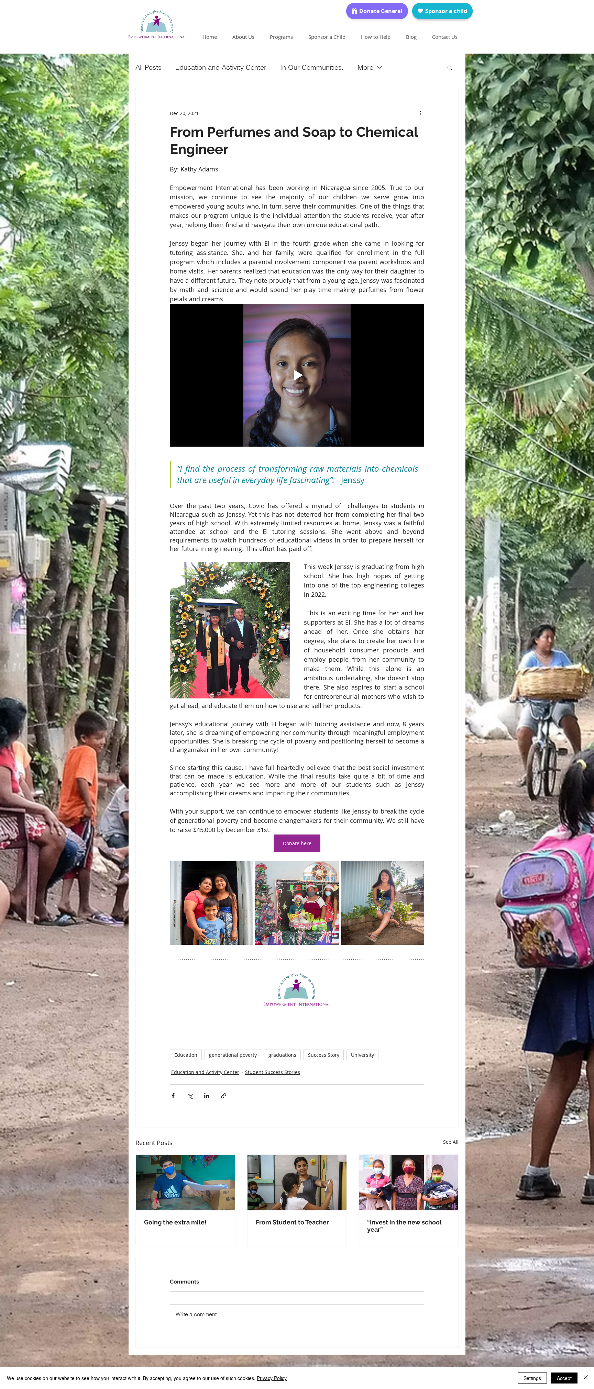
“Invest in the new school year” (404, 1226)
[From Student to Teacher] (297, 1182)
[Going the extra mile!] (185, 1182)
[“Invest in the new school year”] (408, 1182)
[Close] (586, 1378)
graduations (282, 1055)
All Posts (148, 67)
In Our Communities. (312, 67)
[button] (450, 67)
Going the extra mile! (175, 1222)
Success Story (323, 1055)
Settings (532, 1378)
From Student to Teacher (292, 1222)
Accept (564, 1378)
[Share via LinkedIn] (207, 1096)
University (362, 1055)
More (365, 67)
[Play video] (297, 375)
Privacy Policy (272, 1378)
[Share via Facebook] (173, 1096)
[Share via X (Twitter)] (190, 1096)
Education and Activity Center (220, 67)
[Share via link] (223, 1096)
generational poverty (233, 1055)
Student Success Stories (272, 1072)
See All (451, 1142)
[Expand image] (211, 903)
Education (185, 1055)
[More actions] (420, 113)
